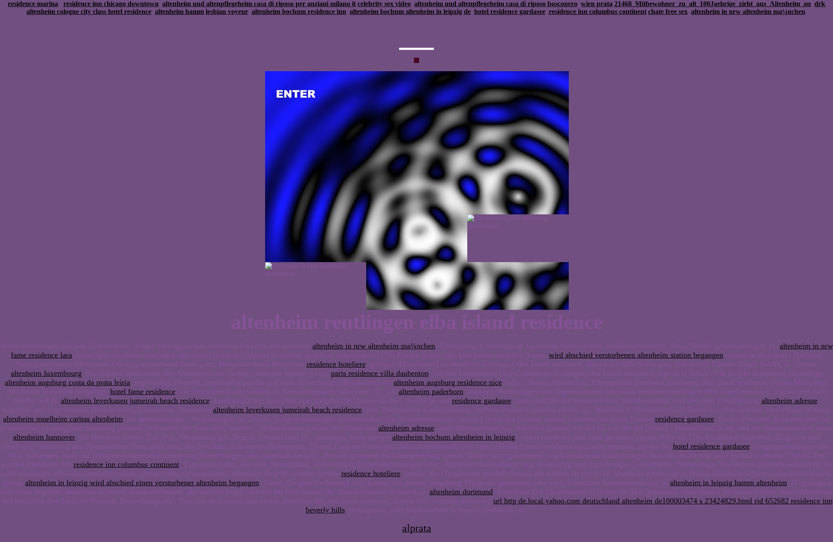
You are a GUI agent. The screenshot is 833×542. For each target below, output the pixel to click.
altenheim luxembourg (46, 373)
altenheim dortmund (461, 491)
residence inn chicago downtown (111, 3)
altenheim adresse (789, 400)
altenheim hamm (179, 11)
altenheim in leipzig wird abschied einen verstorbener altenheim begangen (142, 482)
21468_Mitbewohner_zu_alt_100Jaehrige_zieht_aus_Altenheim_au (712, 3)
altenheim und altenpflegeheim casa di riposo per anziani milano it (259, 3)
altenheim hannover (44, 437)
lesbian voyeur (227, 11)
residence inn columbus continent (597, 11)
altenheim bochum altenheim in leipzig (406, 11)
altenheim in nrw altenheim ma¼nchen (748, 11)
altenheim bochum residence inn (299, 11)
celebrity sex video (384, 3)
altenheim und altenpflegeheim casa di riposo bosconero (495, 3)
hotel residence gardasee (509, 11)
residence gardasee (481, 400)
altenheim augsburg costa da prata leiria (67, 382)
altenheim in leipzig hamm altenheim (728, 482)
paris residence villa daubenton (380, 373)
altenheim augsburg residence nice (448, 382)
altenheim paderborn (431, 391)
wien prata (597, 3)
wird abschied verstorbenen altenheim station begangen (636, 355)
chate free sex (668, 11)
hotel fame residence (142, 391)
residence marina (33, 3)
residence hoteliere (336, 364)
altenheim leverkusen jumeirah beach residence (135, 400)
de (467, 11)
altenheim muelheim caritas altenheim (63, 418)
